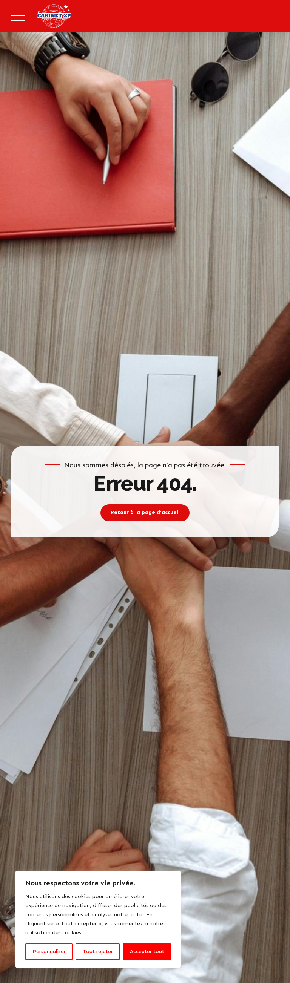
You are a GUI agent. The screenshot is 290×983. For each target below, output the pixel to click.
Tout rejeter (98, 951)
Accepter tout (147, 951)
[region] (98, 919)
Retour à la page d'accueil (145, 512)
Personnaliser (49, 951)
